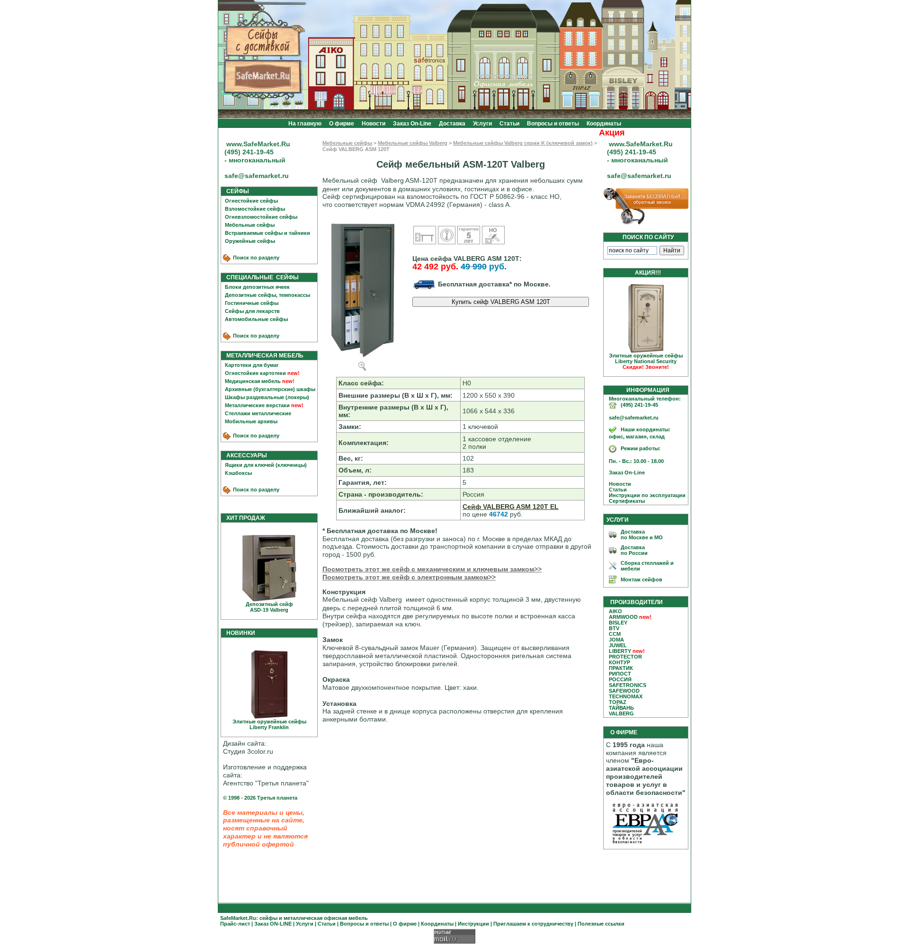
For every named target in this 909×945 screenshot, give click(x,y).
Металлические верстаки (257, 405)
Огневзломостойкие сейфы (261, 217)
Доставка (452, 123)
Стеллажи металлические (258, 413)
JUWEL (618, 645)
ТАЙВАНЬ (621, 708)
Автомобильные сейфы (256, 319)
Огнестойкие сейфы (251, 201)
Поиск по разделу (255, 257)
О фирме (341, 123)
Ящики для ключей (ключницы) (266, 465)
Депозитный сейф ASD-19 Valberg (269, 607)
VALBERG (621, 713)
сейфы (268, 918)
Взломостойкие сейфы (255, 209)
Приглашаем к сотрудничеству (533, 924)
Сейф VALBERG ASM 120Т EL (511, 506)
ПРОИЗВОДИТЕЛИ (636, 602)
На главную (304, 123)
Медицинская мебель (253, 381)
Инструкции (473, 924)
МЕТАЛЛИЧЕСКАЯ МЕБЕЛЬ (262, 355)
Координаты (604, 123)
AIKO (615, 611)
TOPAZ (617, 702)
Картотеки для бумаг (252, 365)
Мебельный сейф (349, 180)
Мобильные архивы (251, 421)
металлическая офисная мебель (326, 918)
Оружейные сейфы (250, 241)
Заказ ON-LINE (273, 924)
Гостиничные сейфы (251, 303)
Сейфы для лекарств (252, 311)
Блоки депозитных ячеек (257, 287)
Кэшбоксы (238, 473)
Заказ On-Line (412, 123)
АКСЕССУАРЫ (244, 455)
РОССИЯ (620, 679)
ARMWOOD (623, 617)
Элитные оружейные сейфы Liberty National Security (646, 361)
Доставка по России (634, 550)
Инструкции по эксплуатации (645, 495)
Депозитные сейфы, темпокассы (267, 295)
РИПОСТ (620, 674)
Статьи (509, 123)
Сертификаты (625, 501)
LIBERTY (620, 651)
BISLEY (618, 622)
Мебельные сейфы (250, 225)
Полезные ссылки (601, 924)
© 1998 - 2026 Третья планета (260, 798)
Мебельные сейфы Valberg (412, 143)
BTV (614, 628)
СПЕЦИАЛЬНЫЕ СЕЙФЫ (260, 277)
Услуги (482, 123)
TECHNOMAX (625, 696)
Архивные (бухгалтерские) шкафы (270, 389)
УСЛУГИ (617, 520)
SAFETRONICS (627, 685)
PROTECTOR (625, 657)
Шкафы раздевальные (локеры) (267, 397)
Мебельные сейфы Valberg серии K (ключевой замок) (523, 143)
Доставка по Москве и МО (642, 534)
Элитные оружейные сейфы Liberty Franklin (269, 724)
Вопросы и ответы (553, 123)
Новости (373, 123)
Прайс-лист (235, 924)
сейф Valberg (381, 599)
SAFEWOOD (624, 691)
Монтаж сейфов (641, 579)
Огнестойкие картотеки (255, 373)
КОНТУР (619, 662)
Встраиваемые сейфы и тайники (267, 233)
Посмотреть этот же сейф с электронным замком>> (409, 577)
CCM (615, 634)
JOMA (616, 639)
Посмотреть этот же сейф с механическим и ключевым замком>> (432, 569)
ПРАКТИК (621, 668)
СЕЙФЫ (235, 191)
